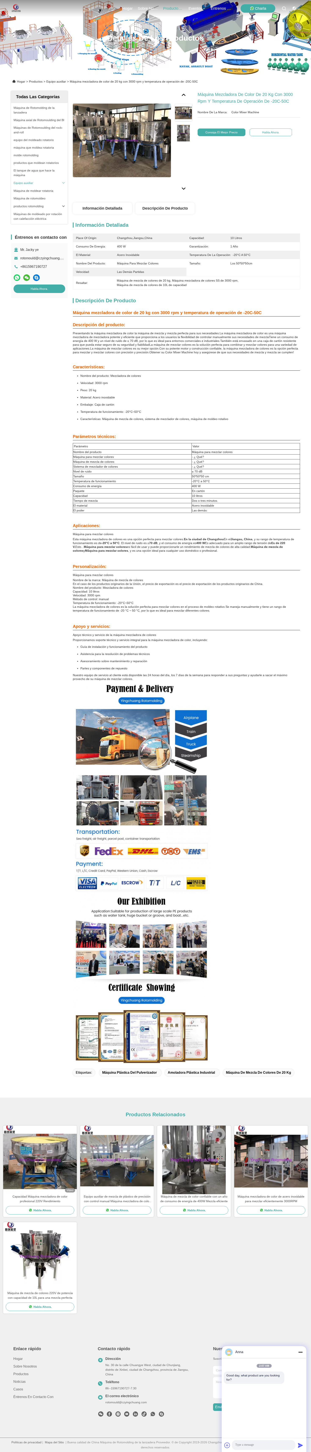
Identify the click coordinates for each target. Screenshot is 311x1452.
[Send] (300, 1445)
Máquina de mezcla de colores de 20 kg (258, 1072)
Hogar (127, 8)
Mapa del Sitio (54, 1442)
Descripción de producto (165, 208)
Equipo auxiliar (56, 81)
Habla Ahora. (39, 288)
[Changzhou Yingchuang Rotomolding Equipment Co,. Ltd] (16, 8)
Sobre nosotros (25, 1366)
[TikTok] (144, 1415)
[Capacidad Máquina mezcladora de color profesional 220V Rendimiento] (40, 1160)
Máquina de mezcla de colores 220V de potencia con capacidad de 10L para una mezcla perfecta (40, 1295)
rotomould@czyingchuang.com (43, 258)
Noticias (19, 1381)
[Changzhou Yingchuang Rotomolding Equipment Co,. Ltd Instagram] (118, 1415)
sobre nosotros (148, 8)
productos (171, 8)
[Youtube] (127, 1415)
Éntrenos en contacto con (221, 8)
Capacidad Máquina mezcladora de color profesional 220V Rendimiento (39, 1199)
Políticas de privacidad (26, 1442)
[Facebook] (109, 1415)
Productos (36, 81)
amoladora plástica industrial (191, 1072)
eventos (195, 8)
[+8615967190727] (161, 1415)
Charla (260, 8)
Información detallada (102, 208)
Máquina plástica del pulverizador (129, 1072)
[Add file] (227, 1445)
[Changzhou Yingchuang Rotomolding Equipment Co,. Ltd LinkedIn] (135, 1415)
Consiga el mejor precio (221, 132)
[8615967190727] (153, 1415)
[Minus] (300, 1352)
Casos (18, 1389)
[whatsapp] (17, 277)
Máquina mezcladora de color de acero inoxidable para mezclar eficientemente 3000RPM (271, 1199)
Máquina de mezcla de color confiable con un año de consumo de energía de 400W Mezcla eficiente (194, 1199)
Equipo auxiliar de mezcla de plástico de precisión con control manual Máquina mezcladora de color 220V (117, 1199)
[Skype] (36, 277)
